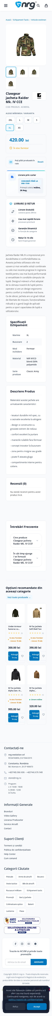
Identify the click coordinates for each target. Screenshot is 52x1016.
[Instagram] (22, 944)
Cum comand (10, 858)
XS (19, 127)
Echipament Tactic (21, 19)
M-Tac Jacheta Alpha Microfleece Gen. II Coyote (35, 689)
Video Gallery (10, 815)
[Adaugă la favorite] (22, 656)
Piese (21, 911)
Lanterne (10, 911)
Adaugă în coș (14, 656)
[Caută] (38, 5)
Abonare (38, 962)
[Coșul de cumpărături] (46, 5)
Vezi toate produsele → (19, 597)
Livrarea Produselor (13, 820)
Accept (37, 1006)
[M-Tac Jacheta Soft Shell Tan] (36, 613)
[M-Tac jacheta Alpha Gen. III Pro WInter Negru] (15, 674)
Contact (7, 828)
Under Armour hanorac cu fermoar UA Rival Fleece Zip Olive (15, 627)
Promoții (10, 897)
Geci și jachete (25, 897)
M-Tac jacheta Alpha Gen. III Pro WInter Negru (14, 689)
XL (10, 127)
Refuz (15, 1006)
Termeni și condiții (13, 845)
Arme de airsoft (25, 876)
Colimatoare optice (14, 904)
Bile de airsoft (28, 883)
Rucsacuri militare (13, 890)
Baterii (31, 904)
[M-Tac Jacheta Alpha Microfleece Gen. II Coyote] (36, 674)
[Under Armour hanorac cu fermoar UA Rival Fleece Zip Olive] (15, 613)
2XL (10, 120)
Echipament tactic (34, 890)
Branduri (8, 811)
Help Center (10, 854)
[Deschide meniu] (5, 5)
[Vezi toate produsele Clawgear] (39, 95)
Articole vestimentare (40, 19)
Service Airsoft (11, 824)
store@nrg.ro (14, 778)
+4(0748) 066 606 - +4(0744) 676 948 (25, 772)
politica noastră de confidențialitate (26, 999)
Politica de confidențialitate (17, 850)
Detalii (40, 162)
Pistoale (9, 876)
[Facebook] (15, 944)
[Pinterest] (35, 944)
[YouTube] (28, 944)
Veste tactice (11, 883)
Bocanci (40, 876)
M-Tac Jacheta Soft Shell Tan (35, 627)
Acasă (8, 19)
